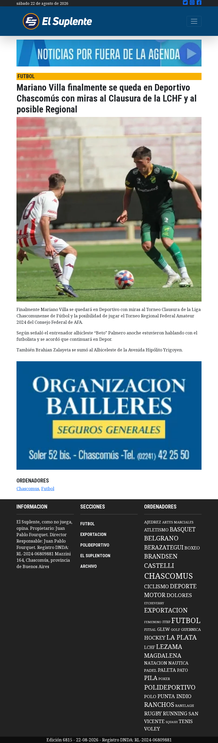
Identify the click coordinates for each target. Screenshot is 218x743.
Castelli (159, 565)
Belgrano (161, 538)
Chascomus (27, 489)
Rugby (153, 713)
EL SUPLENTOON (95, 555)
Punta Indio (174, 696)
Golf (175, 629)
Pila (150, 678)
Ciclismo (156, 586)
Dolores (179, 595)
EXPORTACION (93, 534)
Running (175, 713)
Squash (172, 722)
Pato (182, 670)
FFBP (166, 622)
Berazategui (163, 547)
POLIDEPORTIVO (94, 545)
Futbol (47, 489)
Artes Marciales (178, 522)
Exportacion (166, 610)
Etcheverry (154, 603)
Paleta (167, 670)
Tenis (186, 721)
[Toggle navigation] (194, 21)
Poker (164, 679)
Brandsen (161, 556)
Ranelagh (184, 705)
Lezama (169, 646)
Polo (150, 696)
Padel (150, 670)
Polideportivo (169, 687)
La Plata (181, 637)
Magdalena (162, 655)
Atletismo (156, 530)
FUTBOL (87, 523)
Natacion (155, 663)
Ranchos (159, 704)
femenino (152, 622)
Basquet (183, 529)
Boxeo (192, 548)
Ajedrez (152, 521)
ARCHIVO (88, 566)
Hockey (154, 637)
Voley (152, 728)
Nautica (178, 663)
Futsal (150, 629)
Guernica (191, 629)
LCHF (149, 647)
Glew (163, 629)
